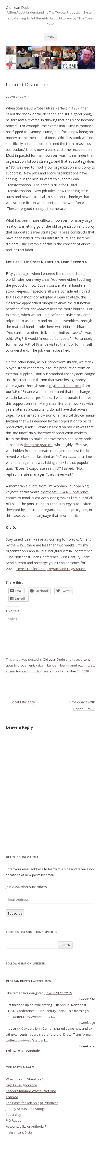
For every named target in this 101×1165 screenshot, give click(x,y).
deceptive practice (38, 444)
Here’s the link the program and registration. (51, 568)
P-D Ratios (13, 1120)
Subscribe (15, 913)
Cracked (12, 1097)
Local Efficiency (20, 702)
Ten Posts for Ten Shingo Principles (32, 1103)
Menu (50, 36)
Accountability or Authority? (26, 1126)
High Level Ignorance (21, 1085)
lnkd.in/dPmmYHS (59, 993)
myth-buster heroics (65, 385)
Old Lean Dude (54, 659)
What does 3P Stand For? (24, 1079)
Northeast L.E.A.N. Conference (64, 492)
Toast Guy (13, 1114)
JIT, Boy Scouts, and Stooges (26, 1108)
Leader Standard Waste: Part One (31, 1091)
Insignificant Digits (19, 1132)
